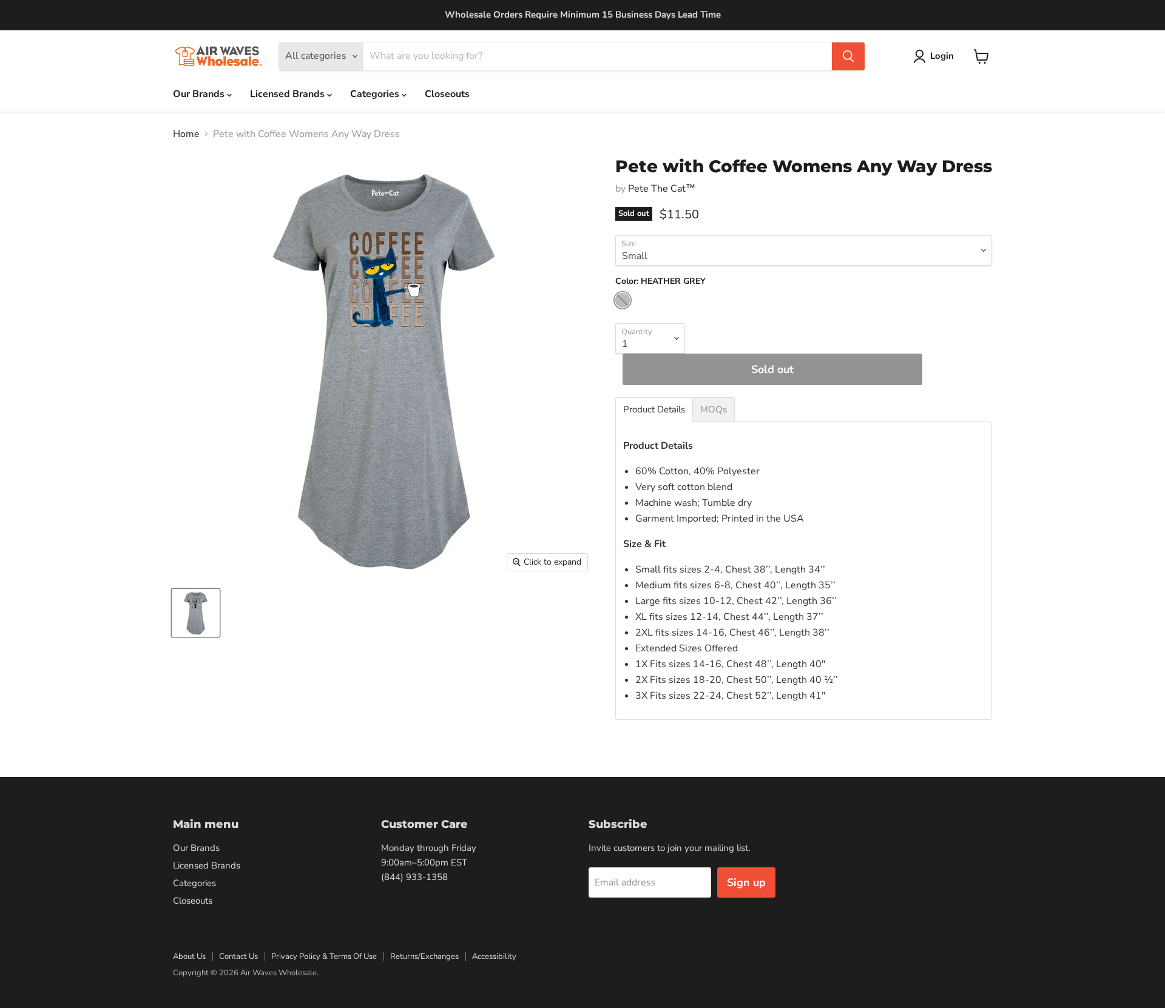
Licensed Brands (288, 94)
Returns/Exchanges (424, 956)
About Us (189, 956)
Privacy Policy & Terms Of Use (324, 956)
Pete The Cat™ (661, 188)
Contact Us (238, 956)
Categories (376, 94)
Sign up (746, 882)
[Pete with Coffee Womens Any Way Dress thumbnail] (196, 613)
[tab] (654, 409)
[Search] (848, 56)
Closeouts (447, 94)
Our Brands (200, 94)
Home (186, 134)
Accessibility (494, 956)
